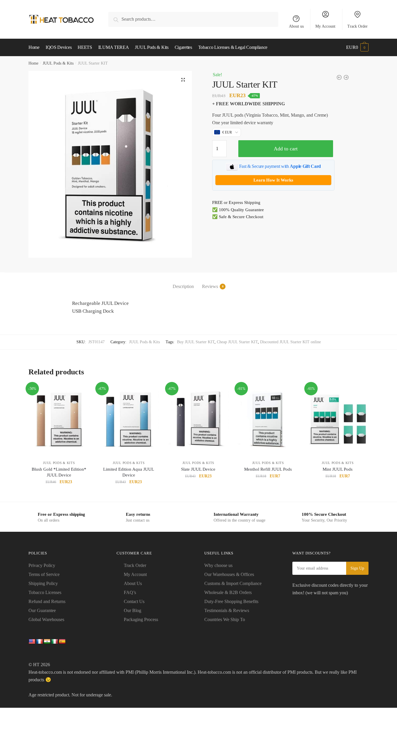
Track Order (357, 26)
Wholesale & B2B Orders (228, 592)
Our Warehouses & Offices (229, 574)
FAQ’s (130, 592)
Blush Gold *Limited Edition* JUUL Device (59, 472)
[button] (183, 79)
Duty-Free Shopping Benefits (231, 601)
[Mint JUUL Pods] (337, 420)
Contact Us (134, 601)
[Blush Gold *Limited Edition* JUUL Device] (59, 420)
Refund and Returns (46, 601)
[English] (31, 642)
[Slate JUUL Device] (198, 420)
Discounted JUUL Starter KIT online (290, 342)
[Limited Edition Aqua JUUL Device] (128, 420)
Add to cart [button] (59, 495)
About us (296, 26)
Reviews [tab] (210, 286)
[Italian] (54, 642)
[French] (39, 642)
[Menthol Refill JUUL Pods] (267, 420)
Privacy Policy (41, 565)
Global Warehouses (46, 619)
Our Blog (132, 610)
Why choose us (218, 565)
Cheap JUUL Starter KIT (237, 342)
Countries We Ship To (224, 619)
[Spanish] (62, 642)
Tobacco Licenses (44, 592)
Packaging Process (141, 619)
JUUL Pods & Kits (58, 63)
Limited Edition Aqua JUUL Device (128, 472)
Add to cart (286, 149)
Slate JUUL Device (198, 469)
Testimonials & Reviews (226, 610)
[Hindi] (47, 642)
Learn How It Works (273, 180)
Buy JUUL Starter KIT (195, 342)
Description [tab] (183, 286)
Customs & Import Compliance (233, 583)
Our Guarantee (42, 610)
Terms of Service (44, 574)
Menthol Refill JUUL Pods (268, 469)
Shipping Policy (43, 583)
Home (33, 63)
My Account (325, 26)
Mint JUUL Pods (338, 469)
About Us (133, 583)
